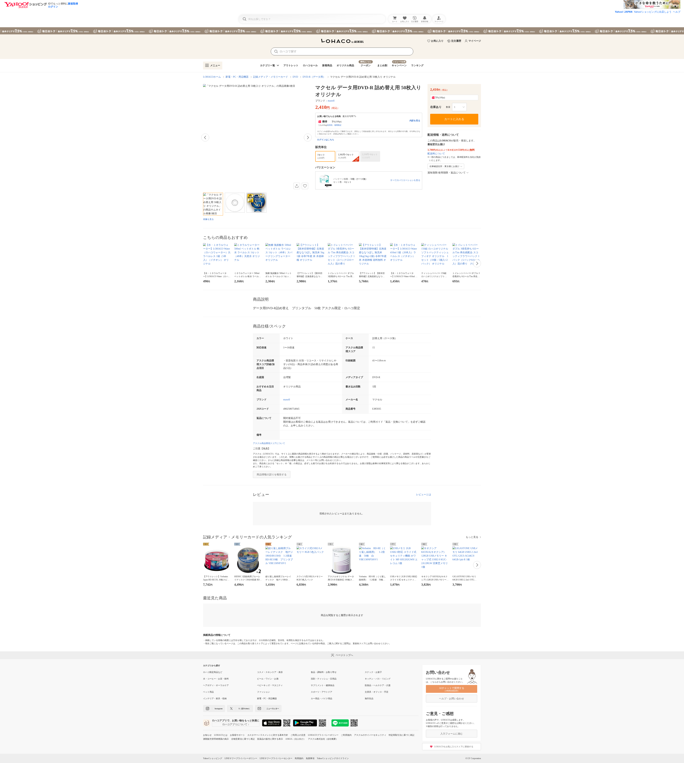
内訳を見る (415, 120)
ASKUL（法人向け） (295, 739)
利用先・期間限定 (334, 125)
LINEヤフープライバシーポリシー (241, 758)
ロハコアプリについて (234, 724)
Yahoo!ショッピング (212, 758)
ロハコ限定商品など (212, 672)
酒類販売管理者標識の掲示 (216, 739)
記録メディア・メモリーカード (270, 77)
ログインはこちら (325, 139)
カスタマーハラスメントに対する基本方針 (267, 735)
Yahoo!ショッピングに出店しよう (653, 11)
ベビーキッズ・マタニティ (270, 685)
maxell (331, 100)
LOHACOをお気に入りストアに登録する (453, 746)
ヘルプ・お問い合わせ (451, 698)
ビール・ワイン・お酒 (267, 679)
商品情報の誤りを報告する (272, 474)
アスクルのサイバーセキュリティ (370, 735)
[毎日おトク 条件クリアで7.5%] (342, 30)
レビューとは (423, 494)
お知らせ (207, 735)
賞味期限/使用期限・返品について (447, 172)
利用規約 (299, 758)
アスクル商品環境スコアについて (269, 443)
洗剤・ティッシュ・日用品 (323, 679)
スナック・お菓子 (373, 672)
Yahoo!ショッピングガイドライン (333, 758)
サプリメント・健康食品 (322, 685)
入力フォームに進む (451, 733)
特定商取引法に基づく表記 (401, 735)
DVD (295, 77)
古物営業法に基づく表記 (243, 739)
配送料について (436, 153)
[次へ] (308, 137)
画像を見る (208, 219)
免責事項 (310, 758)
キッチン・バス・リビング (377, 679)
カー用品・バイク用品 (321, 698)
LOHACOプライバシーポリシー (323, 735)
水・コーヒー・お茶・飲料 (216, 679)
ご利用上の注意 (298, 735)
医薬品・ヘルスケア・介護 (377, 685)
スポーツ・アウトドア (321, 692)
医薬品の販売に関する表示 (270, 739)
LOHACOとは (220, 735)
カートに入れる (454, 119)
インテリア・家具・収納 (215, 698)
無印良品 (369, 698)
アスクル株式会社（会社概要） (323, 739)
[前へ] (205, 137)
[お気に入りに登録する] (305, 186)
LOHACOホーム (212, 77)
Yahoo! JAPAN (623, 11)
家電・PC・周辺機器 (237, 77)
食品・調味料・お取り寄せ (323, 672)
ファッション (263, 692)
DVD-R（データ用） (314, 77)
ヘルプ (676, 11)
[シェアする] (297, 186)
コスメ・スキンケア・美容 (270, 672)
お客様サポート (237, 735)
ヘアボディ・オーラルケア (216, 685)
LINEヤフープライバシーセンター (276, 758)
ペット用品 (208, 692)
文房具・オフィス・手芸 (376, 692)
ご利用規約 (346, 735)
